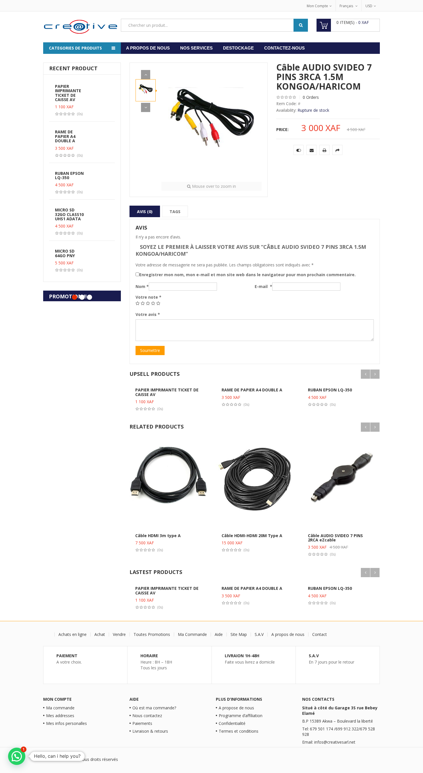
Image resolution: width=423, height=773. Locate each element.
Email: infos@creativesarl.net (328, 742)
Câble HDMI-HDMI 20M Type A (252, 535)
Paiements (142, 723)
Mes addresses (60, 715)
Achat (99, 634)
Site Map (238, 634)
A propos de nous (148, 48)
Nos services (196, 48)
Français (347, 5)
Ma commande (60, 708)
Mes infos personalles (66, 723)
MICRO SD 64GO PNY (65, 253)
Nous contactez (147, 715)
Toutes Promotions (152, 634)
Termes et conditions (238, 731)
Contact (319, 634)
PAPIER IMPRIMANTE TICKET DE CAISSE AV (68, 93)
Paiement (66, 655)
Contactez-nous (284, 48)
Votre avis (148, 314)
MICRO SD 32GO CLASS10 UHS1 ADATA (69, 214)
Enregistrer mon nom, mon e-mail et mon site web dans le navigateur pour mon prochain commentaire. (247, 274)
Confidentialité (232, 723)
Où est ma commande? (154, 708)
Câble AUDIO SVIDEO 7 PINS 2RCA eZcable (335, 538)
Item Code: (286, 103)
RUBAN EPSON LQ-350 (69, 175)
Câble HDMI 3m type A (158, 535)
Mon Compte (317, 5)
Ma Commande (192, 634)
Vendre (119, 634)
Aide (219, 634)
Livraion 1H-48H (242, 655)
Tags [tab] (174, 211)
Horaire (149, 655)
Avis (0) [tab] (145, 211)
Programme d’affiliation (240, 715)
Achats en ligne (72, 634)
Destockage (238, 48)
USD (368, 5)
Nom (142, 286)
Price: (282, 129)
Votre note (148, 297)
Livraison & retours (150, 731)
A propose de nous (236, 708)
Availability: (286, 110)
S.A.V (259, 634)
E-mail (263, 286)
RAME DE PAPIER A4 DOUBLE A (65, 136)
